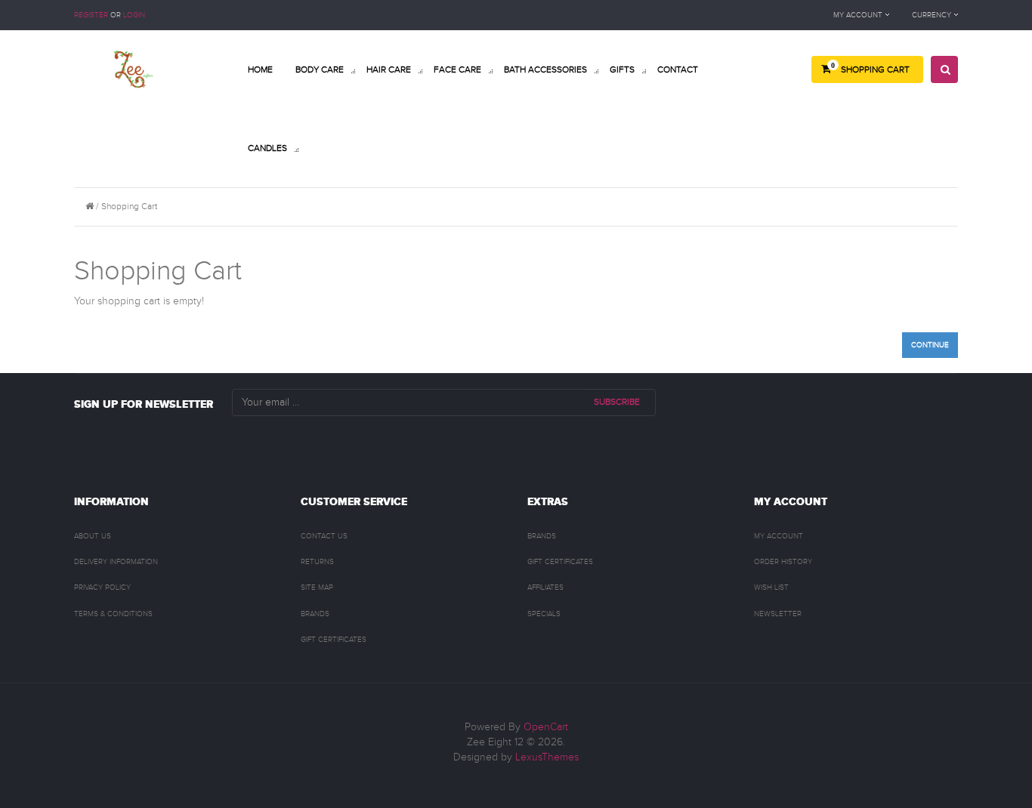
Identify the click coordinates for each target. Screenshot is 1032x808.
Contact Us (324, 536)
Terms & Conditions (113, 613)
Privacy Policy (102, 587)
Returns (317, 561)
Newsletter (778, 613)
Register (91, 15)
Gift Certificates (333, 639)
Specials (544, 613)
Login (134, 15)
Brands (315, 613)
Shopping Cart (129, 206)
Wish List (771, 587)
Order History (783, 561)
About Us (92, 536)
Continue (930, 345)
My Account (778, 536)
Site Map (317, 587)
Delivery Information (116, 561)
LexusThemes (547, 757)
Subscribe (617, 401)
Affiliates (545, 587)
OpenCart (546, 727)
